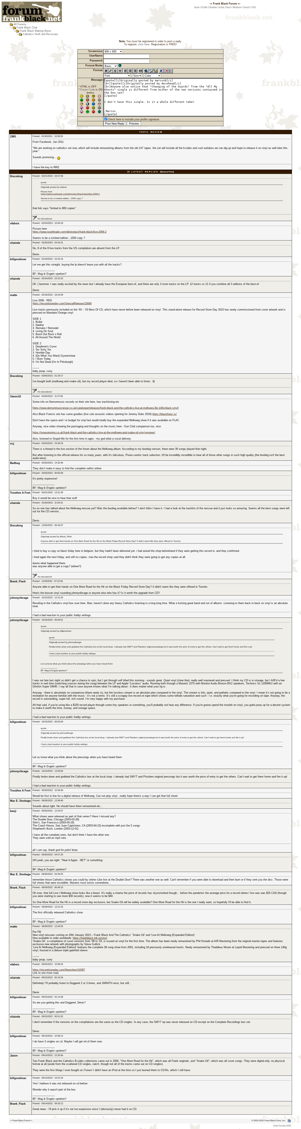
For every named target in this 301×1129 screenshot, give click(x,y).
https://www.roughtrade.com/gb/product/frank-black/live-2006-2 (70, 194)
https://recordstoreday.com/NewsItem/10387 (59, 969)
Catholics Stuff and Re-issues (40, 34)
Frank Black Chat (27, 27)
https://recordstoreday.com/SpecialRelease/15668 (62, 303)
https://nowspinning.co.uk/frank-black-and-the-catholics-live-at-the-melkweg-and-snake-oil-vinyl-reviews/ (94, 432)
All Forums (20, 24)
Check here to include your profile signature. (134, 119)
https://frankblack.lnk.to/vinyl (90, 938)
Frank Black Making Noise (35, 30)
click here (143, 44)
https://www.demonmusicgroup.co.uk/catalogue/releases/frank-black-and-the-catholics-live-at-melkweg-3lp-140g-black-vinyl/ (106, 407)
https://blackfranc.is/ (164, 414)
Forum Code (87, 89)
